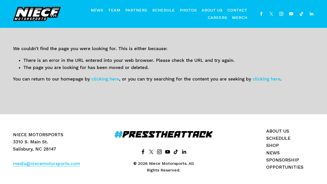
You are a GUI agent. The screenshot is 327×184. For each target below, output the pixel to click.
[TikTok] (301, 13)
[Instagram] (281, 13)
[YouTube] (291, 13)
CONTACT (237, 10)
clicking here (105, 79)
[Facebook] (261, 13)
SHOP (272, 145)
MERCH (239, 17)
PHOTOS (188, 10)
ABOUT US (212, 10)
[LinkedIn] (311, 13)
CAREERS (217, 17)
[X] (271, 13)
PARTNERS (136, 10)
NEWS (97, 10)
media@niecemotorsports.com (46, 163)
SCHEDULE (163, 10)
